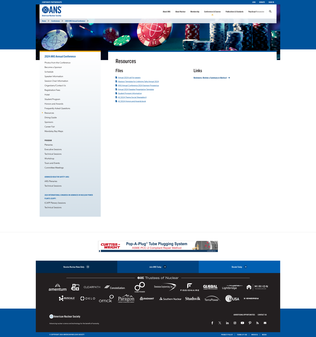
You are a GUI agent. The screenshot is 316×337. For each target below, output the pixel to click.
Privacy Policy (227, 335)
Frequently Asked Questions (57, 108)
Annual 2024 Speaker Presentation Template (136, 89)
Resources (49, 112)
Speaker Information (54, 76)
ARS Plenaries (51, 181)
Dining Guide (51, 117)
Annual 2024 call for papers (129, 77)
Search (270, 11)
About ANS (166, 11)
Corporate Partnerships (52, 2)
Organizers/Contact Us (55, 85)
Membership (194, 11)
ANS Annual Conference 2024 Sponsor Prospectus (138, 85)
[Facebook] (212, 323)
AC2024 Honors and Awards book (132, 101)
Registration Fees (52, 89)
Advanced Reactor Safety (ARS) (57, 177)
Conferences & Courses (212, 11)
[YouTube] (242, 323)
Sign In (271, 2)
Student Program (52, 99)
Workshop (49, 158)
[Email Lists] (265, 323)
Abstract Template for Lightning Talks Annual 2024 (138, 81)
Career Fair (50, 126)
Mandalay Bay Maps (54, 131)
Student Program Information (130, 93)
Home (44, 21)
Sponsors (49, 121)
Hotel (47, 94)
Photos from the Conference (57, 62)
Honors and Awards (54, 103)
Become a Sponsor (53, 67)
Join (254, 2)
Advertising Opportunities (244, 314)
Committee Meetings (54, 167)
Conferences (55, 21)
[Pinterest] (250, 323)
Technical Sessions (53, 153)
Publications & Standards (234, 11)
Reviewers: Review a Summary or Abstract (210, 77)
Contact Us (262, 314)
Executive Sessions (53, 149)
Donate (262, 2)
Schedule (49, 71)
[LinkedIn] (227, 323)
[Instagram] (235, 323)
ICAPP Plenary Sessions (55, 202)
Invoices (254, 335)
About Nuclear (180, 11)
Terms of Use (242, 335)
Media (264, 335)
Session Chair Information (56, 80)
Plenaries (49, 144)
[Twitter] (219, 323)
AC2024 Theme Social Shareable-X (132, 97)
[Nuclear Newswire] (257, 323)
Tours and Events (52, 162)
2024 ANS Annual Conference (75, 21)
